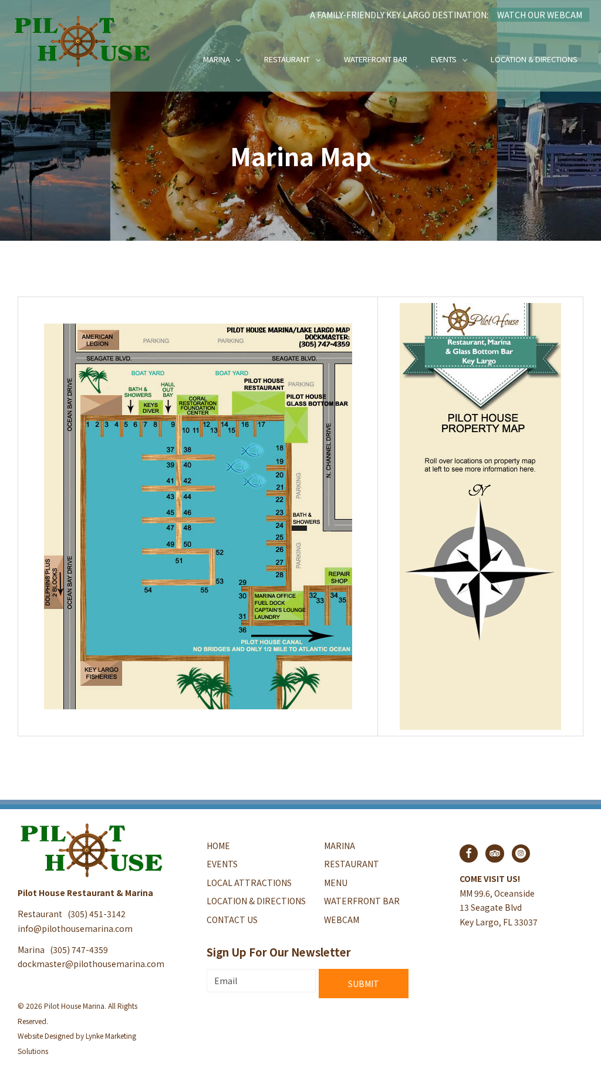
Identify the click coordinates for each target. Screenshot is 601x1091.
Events (444, 59)
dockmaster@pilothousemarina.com (91, 963)
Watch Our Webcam (539, 15)
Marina (216, 59)
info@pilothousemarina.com (75, 928)
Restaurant (287, 59)
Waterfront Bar (375, 59)
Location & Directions (534, 59)
